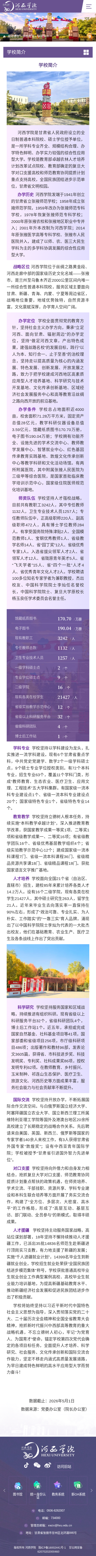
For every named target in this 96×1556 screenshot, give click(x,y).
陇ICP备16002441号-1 (52, 1547)
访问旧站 (64, 1467)
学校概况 (28, 36)
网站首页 (13, 36)
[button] (4, 1490)
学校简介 (43, 36)
